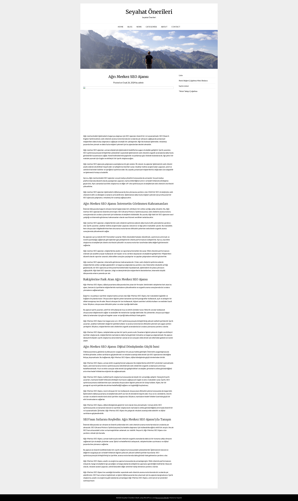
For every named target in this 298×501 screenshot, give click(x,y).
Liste (181, 75)
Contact (175, 27)
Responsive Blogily (162, 498)
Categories (151, 27)
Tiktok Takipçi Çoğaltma (188, 91)
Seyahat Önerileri (149, 11)
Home (120, 27)
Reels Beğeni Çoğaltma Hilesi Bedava (193, 81)
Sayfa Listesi (184, 86)
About (164, 27)
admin (141, 82)
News (139, 27)
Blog (129, 27)
